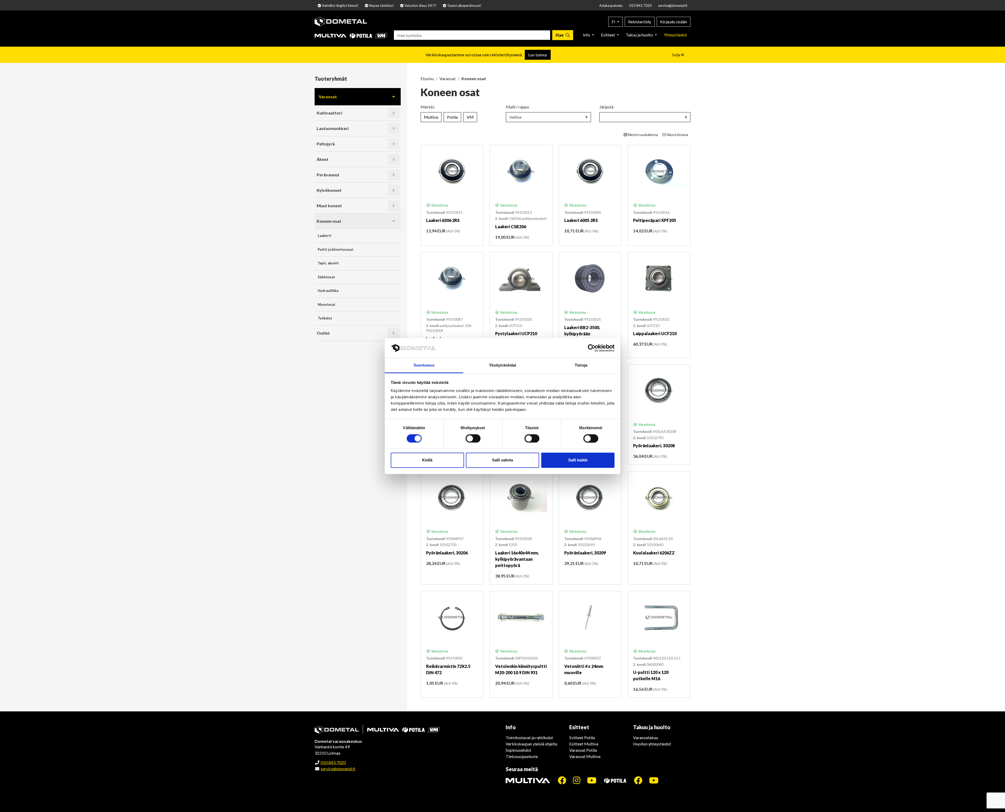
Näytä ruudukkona (642, 134)
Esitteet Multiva (583, 743)
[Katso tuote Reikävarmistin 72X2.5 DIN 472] (452, 617)
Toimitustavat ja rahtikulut (529, 737)
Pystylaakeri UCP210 (516, 333)
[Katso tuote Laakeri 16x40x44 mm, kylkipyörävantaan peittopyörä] (521, 498)
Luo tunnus (537, 54)
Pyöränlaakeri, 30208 (654, 445)
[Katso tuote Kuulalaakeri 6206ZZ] (659, 498)
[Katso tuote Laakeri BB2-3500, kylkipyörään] (590, 278)
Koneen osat (329, 221)
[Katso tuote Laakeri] (452, 278)
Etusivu (427, 78)
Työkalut (325, 318)
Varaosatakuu (645, 737)
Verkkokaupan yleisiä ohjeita (531, 743)
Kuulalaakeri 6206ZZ (654, 552)
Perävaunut (328, 174)
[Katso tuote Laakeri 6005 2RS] (590, 171)
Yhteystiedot (675, 34)
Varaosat (328, 96)
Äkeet (322, 159)
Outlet (323, 332)
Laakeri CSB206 (510, 226)
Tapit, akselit (328, 263)
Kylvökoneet (329, 190)
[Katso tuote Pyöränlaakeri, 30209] (590, 498)
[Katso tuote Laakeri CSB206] (521, 171)
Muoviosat (326, 304)
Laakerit (324, 235)
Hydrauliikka (328, 290)
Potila (452, 117)
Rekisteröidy (639, 21)
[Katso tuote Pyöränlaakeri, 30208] (659, 391)
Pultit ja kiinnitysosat (335, 249)
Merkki (427, 106)
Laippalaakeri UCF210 (655, 333)
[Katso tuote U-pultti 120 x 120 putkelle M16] (659, 617)
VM (470, 117)
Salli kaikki (578, 460)
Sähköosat (326, 277)
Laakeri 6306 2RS (443, 220)
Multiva (431, 117)
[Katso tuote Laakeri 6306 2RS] (452, 171)
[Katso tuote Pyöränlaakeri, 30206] (452, 498)
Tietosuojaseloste (522, 756)
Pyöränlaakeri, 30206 (447, 552)
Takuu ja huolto (640, 34)
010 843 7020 (640, 5)
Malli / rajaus (517, 106)
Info (587, 34)
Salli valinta (502, 460)
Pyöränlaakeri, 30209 (585, 552)
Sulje (676, 54)
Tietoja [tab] (581, 365)
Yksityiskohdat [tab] (502, 365)
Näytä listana (677, 134)
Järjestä (606, 106)
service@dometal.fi (672, 5)
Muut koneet (329, 205)
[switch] (473, 438)
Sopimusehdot (518, 750)
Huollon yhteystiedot (652, 743)
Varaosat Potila (583, 750)
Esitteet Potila (582, 737)
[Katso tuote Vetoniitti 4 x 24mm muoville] (590, 617)
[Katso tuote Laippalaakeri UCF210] (659, 278)
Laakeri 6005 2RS (581, 220)
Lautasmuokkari (333, 128)
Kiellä (427, 460)
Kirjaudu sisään (673, 21)
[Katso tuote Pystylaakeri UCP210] (521, 278)
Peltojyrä (326, 143)
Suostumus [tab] (424, 365)
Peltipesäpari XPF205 (654, 220)
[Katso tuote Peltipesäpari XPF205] (659, 171)
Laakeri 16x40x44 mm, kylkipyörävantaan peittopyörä (517, 559)
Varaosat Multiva (584, 756)
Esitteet (608, 34)
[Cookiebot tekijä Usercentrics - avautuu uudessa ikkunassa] (592, 348)
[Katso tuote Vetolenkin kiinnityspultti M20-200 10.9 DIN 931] (521, 617)
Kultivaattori (329, 112)
